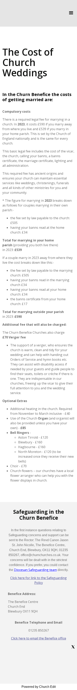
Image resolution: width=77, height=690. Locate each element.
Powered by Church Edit (39, 686)
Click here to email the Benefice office (38, 638)
